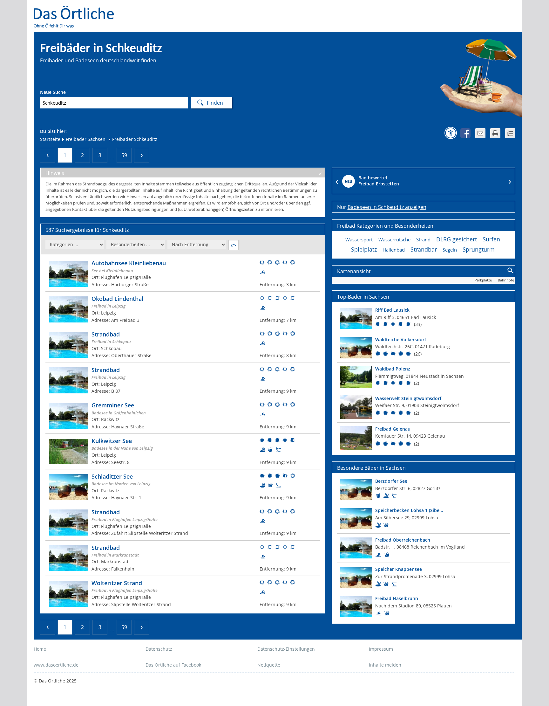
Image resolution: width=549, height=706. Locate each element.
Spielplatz (364, 249)
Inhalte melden (385, 665)
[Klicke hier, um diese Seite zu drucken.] (495, 133)
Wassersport (359, 239)
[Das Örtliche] (76, 10)
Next (510, 181)
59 (124, 155)
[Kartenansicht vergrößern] (510, 270)
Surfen (491, 239)
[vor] (141, 155)
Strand (423, 239)
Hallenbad (394, 249)
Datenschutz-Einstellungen (286, 649)
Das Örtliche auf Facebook (173, 665)
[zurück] (47, 155)
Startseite (50, 139)
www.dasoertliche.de (56, 665)
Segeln (450, 249)
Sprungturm (479, 249)
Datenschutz (159, 649)
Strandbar (423, 249)
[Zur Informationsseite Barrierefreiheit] (450, 133)
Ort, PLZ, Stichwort (68, 93)
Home (40, 649)
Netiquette (268, 665)
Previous (337, 181)
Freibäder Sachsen (84, 139)
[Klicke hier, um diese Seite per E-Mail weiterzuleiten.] (480, 133)
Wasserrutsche (394, 239)
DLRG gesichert (456, 239)
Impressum (381, 649)
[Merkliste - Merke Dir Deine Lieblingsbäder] (510, 133)
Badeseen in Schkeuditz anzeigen (387, 207)
